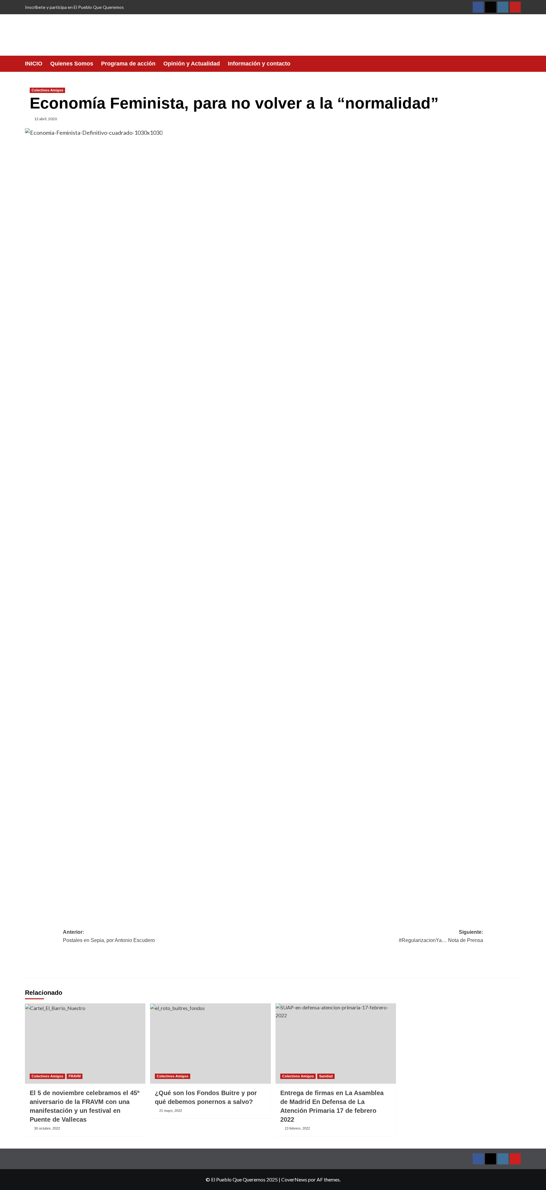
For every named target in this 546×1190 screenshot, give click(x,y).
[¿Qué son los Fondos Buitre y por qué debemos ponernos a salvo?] (210, 1043)
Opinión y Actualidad (191, 63)
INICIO (33, 63)
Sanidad (326, 1076)
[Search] (517, 63)
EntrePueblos (369, 164)
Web (364, 733)
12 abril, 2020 (45, 118)
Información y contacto (259, 63)
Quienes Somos (71, 63)
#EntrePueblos (461, 899)
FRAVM (75, 1076)
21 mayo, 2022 (170, 1111)
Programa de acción (128, 63)
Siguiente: (441, 936)
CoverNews (294, 1179)
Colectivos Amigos (47, 90)
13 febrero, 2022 (297, 1128)
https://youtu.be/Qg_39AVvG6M (106, 646)
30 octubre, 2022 (47, 1128)
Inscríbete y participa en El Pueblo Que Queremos (74, 7)
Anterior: (109, 936)
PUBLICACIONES (307, 733)
